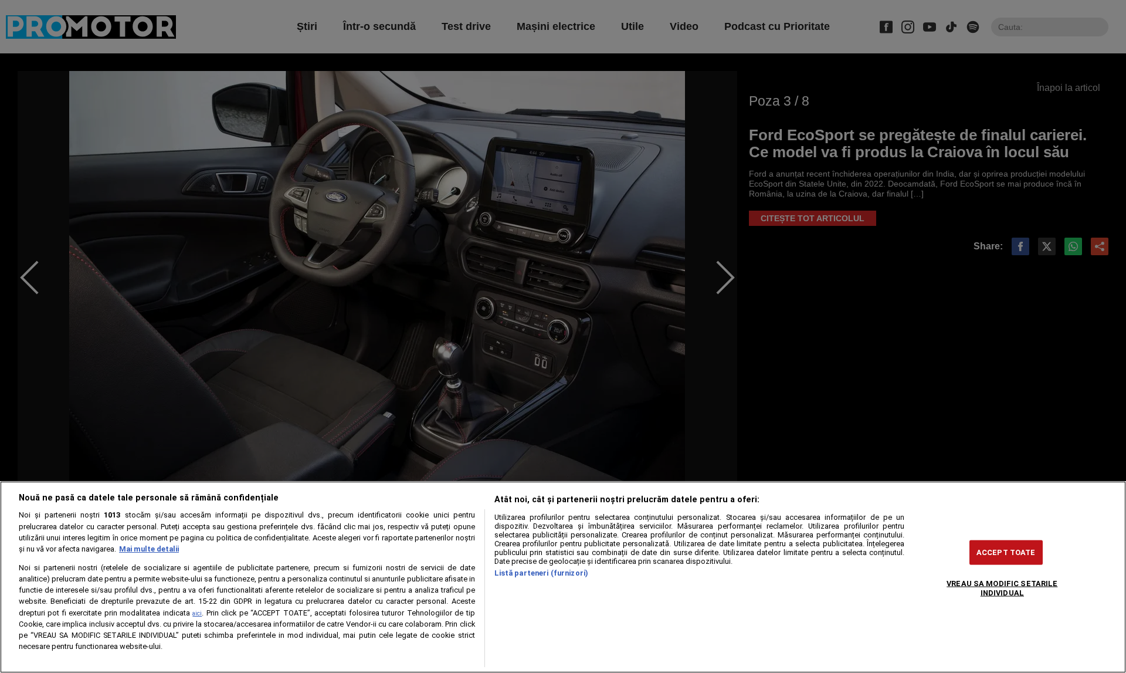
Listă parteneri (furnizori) (541, 573)
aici (197, 613)
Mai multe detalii (149, 549)
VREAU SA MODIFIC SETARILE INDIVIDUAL (1002, 588)
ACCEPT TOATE (1006, 552)
